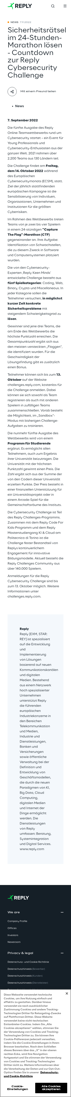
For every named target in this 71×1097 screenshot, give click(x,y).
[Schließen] (67, 993)
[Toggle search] (53, 6)
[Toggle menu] (65, 6)
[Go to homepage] (20, 6)
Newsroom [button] (14, 942)
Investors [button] (13, 935)
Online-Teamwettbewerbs (28, 133)
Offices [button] (12, 928)
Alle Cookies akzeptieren (51, 1087)
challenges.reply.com (24, 385)
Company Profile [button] (17, 921)
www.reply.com (32, 849)
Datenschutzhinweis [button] (26, 969)
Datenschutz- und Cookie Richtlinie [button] (28, 962)
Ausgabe (45, 433)
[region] (35, 1043)
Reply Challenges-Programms (37, 517)
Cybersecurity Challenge (32, 512)
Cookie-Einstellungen (17, 1087)
